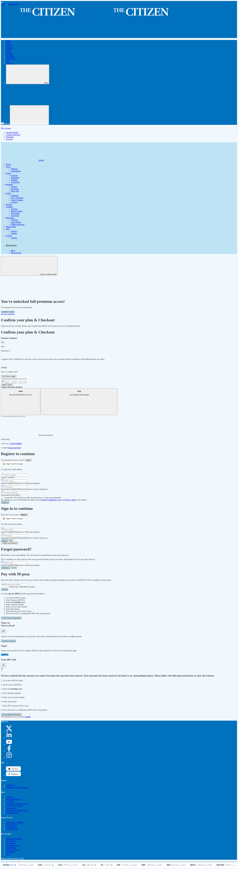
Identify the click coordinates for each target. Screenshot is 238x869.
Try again (4, 655)
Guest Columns (17, 200)
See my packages (8, 314)
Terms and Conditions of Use (17, 810)
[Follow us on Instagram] (9, 758)
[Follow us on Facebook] (9, 751)
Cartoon (14, 202)
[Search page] (19, 37)
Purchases (10, 137)
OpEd (8, 50)
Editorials (14, 196)
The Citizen (10, 841)
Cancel (13, 568)
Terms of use (11, 808)
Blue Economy (17, 211)
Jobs (7, 61)
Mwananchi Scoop (13, 845)
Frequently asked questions (16, 804)
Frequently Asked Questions (17, 787)
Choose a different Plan (48, 274)
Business (9, 48)
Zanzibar (9, 54)
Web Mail (10, 801)
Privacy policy (70, 500)
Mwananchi (10, 843)
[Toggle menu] (2, 2)
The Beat (14, 220)
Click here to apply (8, 376)
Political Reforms (17, 224)
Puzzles (9, 52)
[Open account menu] (29, 115)
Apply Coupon (7, 385)
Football (14, 175)
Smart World (16, 222)
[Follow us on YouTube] (9, 744)
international (16, 171)
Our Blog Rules (12, 813)
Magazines (10, 57)
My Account (6, 128)
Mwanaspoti (11, 848)
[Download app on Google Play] (13, 770)
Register (5, 502)
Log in (4, 540)
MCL (3, 4)
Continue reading (8, 312)
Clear (11, 540)
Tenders (14, 233)
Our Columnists (17, 198)
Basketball (15, 178)
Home (8, 41)
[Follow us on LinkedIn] (9, 737)
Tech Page (15, 216)
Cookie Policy (11, 827)
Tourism (14, 209)
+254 (3, 584)
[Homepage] (94, 14)
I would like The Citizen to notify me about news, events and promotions (32, 498)
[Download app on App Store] (13, 775)
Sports (8, 45)
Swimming (15, 182)
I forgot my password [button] (9, 543)
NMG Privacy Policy (14, 806)
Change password (13, 135)
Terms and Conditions (14, 822)
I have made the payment (11, 618)
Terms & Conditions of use (50, 500)
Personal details (12, 132)
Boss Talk (15, 191)
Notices (9, 63)
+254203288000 (15, 443)
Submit (4, 589)
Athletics (14, 180)
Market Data (11, 59)
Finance (14, 187)
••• (2, 123)
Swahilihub (10, 852)
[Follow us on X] (9, 731)
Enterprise (15, 189)
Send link (5, 568)
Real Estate (15, 213)
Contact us (10, 797)
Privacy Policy (11, 825)
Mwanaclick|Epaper (14, 799)
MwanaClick (14, 4)
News (8, 43)
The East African (12, 850)
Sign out (9, 139)
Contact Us (10, 785)
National (14, 169)
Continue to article (8, 641)
